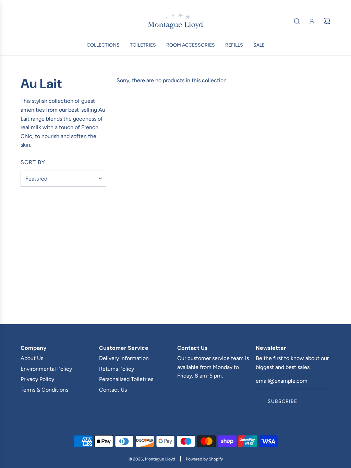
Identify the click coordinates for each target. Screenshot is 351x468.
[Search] (296, 21)
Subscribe (282, 401)
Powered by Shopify (204, 459)
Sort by (33, 162)
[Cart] (327, 21)
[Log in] (311, 21)
